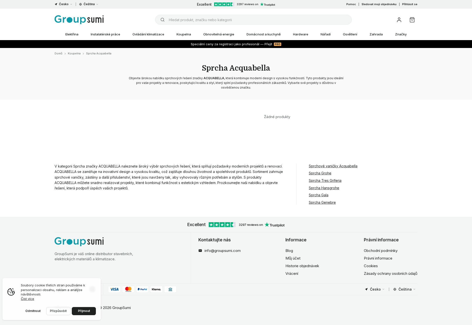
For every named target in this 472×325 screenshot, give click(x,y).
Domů (58, 53)
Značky (401, 34)
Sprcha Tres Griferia (325, 180)
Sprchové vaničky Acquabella (333, 166)
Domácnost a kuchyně (264, 34)
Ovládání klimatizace (148, 34)
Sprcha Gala (318, 195)
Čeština (89, 4)
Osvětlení (350, 34)
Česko (64, 4)
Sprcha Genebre (322, 202)
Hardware (300, 34)
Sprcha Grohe (320, 173)
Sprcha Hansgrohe (324, 188)
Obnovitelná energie (218, 34)
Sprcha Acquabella (98, 53)
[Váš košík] (412, 19)
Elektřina (71, 34)
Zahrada (376, 34)
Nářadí (326, 34)
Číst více (27, 299)
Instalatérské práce (105, 34)
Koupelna (184, 34)
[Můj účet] (399, 19)
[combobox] (253, 19)
